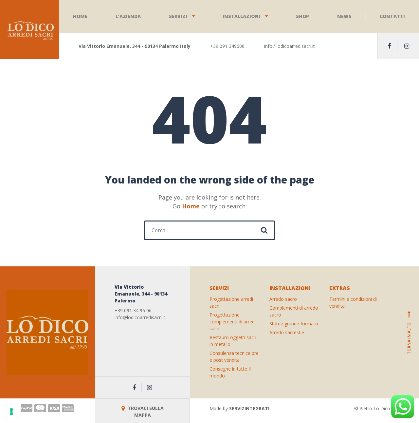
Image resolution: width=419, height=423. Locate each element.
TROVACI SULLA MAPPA (145, 411)
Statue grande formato (293, 323)
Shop (302, 16)
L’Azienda (128, 16)
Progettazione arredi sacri (231, 302)
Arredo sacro (283, 299)
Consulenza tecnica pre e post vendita (234, 356)
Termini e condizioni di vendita (353, 302)
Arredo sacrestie (286, 332)
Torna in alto (409, 332)
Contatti (392, 16)
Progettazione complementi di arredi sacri (233, 322)
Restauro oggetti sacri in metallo (233, 340)
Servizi (178, 16)
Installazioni (241, 16)
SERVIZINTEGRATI (249, 408)
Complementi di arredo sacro (293, 311)
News (344, 16)
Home (80, 16)
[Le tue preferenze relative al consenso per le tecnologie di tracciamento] (11, 411)
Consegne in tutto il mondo (230, 372)
